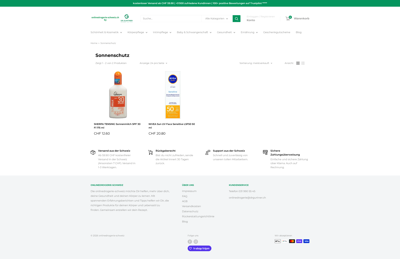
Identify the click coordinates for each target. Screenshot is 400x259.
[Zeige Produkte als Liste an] (303, 63)
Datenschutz (190, 211)
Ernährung (247, 32)
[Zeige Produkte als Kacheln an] (298, 63)
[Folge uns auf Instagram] (196, 241)
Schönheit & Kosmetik (105, 32)
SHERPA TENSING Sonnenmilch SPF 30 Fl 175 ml (117, 126)
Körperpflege (136, 32)
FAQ (184, 196)
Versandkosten (191, 206)
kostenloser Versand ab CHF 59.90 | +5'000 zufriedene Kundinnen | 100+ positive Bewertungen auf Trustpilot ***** (200, 3)
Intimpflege (160, 32)
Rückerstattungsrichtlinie (198, 216)
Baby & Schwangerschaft (192, 32)
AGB (185, 201)
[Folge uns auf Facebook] (190, 241)
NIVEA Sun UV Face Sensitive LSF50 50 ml (172, 126)
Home (94, 43)
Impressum (189, 191)
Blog (299, 32)
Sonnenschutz (108, 43)
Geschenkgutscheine (276, 32)
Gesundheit (224, 32)
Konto (251, 20)
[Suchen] (236, 18)
